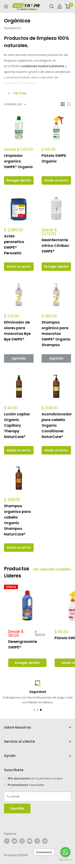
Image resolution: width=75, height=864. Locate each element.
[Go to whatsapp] (65, 852)
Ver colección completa (52, 569)
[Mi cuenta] (60, 6)
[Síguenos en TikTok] (37, 841)
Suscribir (17, 808)
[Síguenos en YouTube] (29, 841)
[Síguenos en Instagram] (22, 841)
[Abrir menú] (6, 6)
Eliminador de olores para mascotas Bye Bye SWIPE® (17, 331)
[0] (67, 6)
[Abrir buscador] (52, 6)
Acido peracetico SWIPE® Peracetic (14, 245)
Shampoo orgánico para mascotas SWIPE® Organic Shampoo (56, 333)
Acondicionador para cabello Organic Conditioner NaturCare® (56, 425)
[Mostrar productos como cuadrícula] (62, 104)
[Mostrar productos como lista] (69, 104)
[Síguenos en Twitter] (14, 841)
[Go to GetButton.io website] (65, 860)
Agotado (19, 358)
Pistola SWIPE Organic (54, 158)
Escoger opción (18, 180)
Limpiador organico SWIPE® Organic (18, 161)
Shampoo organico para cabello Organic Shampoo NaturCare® (17, 519)
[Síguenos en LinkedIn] (45, 841)
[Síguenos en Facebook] (7, 841)
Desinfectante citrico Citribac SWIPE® (55, 245)
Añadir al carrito (56, 180)
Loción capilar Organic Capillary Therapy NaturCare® (17, 425)
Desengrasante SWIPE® (22, 644)
